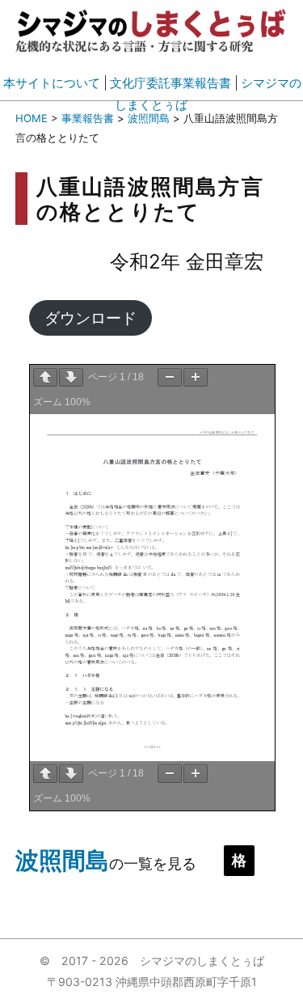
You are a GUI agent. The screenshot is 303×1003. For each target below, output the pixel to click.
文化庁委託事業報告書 (170, 83)
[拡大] (195, 377)
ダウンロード (90, 318)
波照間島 (62, 860)
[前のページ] (45, 377)
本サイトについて (51, 83)
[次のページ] (71, 377)
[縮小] (170, 377)
